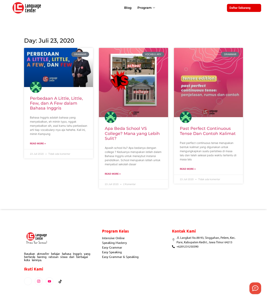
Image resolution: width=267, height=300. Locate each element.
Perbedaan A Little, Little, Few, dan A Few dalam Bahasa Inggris (56, 103)
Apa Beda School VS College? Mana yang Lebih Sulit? (132, 133)
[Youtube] (49, 281)
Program (144, 8)
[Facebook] (28, 281)
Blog (128, 8)
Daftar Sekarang (240, 8)
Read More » (38, 143)
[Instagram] (39, 281)
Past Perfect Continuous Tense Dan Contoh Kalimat (208, 131)
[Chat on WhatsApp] (255, 288)
